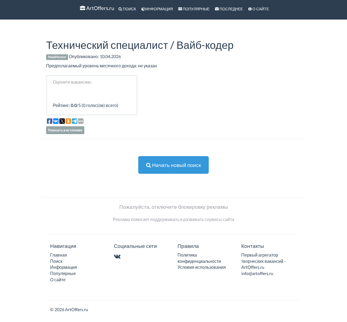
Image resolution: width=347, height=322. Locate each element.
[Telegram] (128, 256)
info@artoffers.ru (257, 273)
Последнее (231, 9)
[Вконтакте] (118, 256)
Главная (58, 254)
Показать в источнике (65, 130)
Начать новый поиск (176, 165)
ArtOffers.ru (99, 8)
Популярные (196, 9)
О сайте (260, 9)
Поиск (129, 9)
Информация (159, 9)
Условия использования (202, 267)
